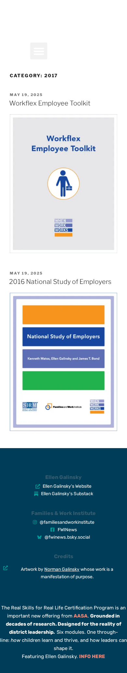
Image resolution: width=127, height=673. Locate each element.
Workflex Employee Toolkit (50, 103)
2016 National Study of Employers (60, 282)
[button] (39, 51)
